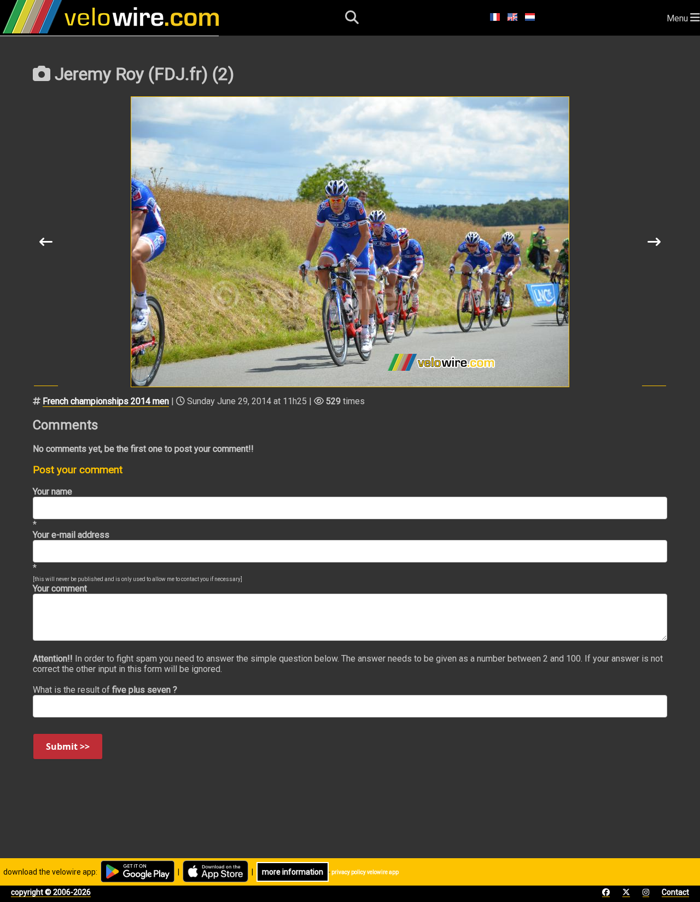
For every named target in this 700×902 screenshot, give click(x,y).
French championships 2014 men (106, 401)
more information (292, 871)
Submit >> (68, 746)
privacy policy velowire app (365, 872)
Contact (675, 892)
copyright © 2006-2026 (51, 892)
